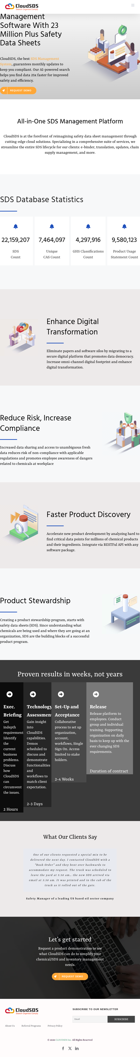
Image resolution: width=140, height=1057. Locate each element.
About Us (10, 1026)
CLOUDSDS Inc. (63, 1040)
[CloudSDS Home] (21, 6)
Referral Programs (31, 1026)
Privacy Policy (55, 1026)
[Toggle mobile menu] (133, 5)
